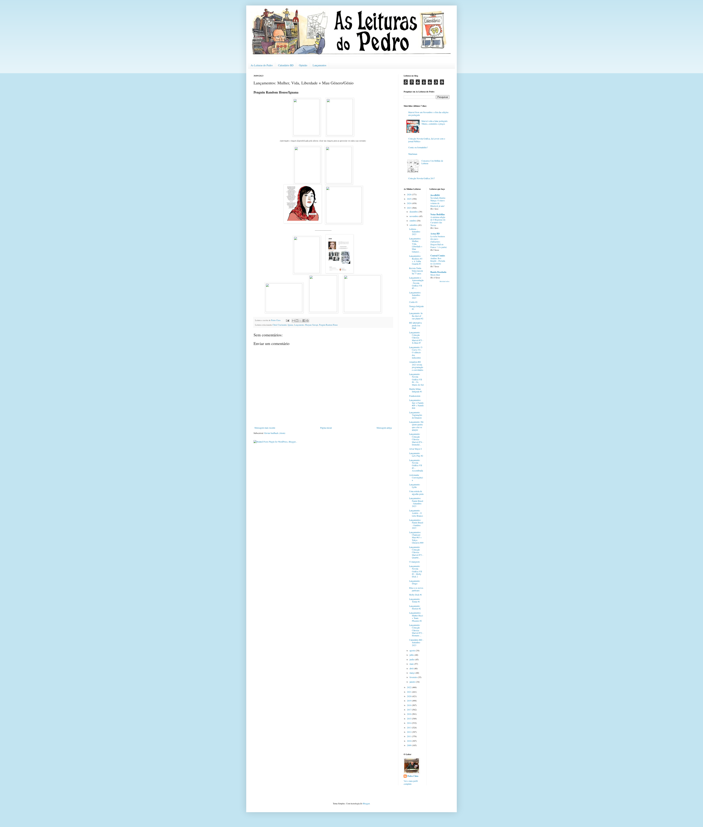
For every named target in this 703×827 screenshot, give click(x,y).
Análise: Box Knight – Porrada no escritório (437, 261)
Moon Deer (435, 274)
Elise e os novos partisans (416, 589)
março (412, 672)
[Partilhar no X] (300, 320)
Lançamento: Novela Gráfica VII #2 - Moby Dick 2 (415, 571)
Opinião (303, 65)
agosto (413, 650)
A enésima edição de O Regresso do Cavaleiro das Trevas (437, 221)
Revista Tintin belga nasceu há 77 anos (416, 271)
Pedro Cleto (412, 776)
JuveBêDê (435, 195)
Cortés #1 (413, 301)
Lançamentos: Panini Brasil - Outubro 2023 (416, 523)
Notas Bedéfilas (437, 214)
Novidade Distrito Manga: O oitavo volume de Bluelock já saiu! (437, 202)
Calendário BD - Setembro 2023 (416, 642)
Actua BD (435, 233)
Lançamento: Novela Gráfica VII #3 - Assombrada (416, 465)
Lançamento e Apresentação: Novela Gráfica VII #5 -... (416, 283)
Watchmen (412, 153)
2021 (409, 691)
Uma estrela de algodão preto (416, 492)
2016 (409, 713)
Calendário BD (285, 65)
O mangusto (414, 561)
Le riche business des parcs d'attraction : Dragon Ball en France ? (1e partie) (438, 242)
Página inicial (326, 427)
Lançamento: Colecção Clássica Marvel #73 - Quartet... (416, 552)
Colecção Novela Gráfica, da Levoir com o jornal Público (426, 140)
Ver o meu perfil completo (411, 782)
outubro (413, 220)
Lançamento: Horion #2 (415, 607)
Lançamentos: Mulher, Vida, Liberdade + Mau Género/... (415, 245)
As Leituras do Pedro (262, 65)
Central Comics (437, 255)
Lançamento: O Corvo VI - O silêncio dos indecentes (415, 352)
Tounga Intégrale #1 (416, 307)
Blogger (366, 803)
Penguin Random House (328, 325)
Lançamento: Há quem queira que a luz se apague (416, 425)
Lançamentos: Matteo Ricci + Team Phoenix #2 (416, 616)
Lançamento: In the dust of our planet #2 (416, 316)
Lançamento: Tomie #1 (414, 600)
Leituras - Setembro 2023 (414, 231)
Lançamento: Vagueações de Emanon (415, 415)
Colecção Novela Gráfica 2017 (421, 178)
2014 (409, 722)
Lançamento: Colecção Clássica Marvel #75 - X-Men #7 (416, 337)
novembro (414, 216)
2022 (409, 687)
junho (412, 659)
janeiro (413, 681)
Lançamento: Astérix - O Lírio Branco (416, 513)
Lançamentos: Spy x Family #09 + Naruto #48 (416, 404)
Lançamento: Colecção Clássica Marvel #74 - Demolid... (416, 439)
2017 (409, 709)
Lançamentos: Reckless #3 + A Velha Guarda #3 (415, 259)
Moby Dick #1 (415, 594)
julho (412, 654)
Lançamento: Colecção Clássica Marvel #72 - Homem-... (416, 630)
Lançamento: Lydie (414, 485)
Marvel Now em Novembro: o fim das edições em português (428, 113)
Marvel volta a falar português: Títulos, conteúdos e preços (434, 122)
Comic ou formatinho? (418, 147)
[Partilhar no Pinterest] (307, 320)
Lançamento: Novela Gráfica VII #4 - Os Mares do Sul (416, 379)
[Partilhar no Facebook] (304, 320)
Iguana (290, 325)
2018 (409, 705)
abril (412, 668)
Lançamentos (319, 65)
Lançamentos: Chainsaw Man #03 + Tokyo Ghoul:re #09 (416, 537)
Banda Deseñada (438, 272)
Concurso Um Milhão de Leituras (432, 162)
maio (412, 663)
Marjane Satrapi (311, 325)
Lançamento (299, 325)
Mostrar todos (444, 281)
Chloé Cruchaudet (280, 325)
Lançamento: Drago (414, 582)
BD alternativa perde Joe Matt (415, 325)
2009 (409, 745)
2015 (409, 718)
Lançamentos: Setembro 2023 (415, 295)
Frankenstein (414, 395)
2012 (409, 731)
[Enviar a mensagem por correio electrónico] (287, 320)
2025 (409, 198)
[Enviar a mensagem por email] (293, 320)
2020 (409, 696)
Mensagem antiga (384, 427)
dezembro (414, 211)
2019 (409, 700)
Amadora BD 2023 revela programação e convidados (416, 365)
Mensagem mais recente (264, 427)
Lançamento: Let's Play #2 (416, 454)
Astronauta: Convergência (416, 477)
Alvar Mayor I (415, 448)
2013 (409, 727)
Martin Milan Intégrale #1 (415, 390)
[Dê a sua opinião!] (297, 320)
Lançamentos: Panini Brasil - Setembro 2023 (416, 502)
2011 (409, 736)
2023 (409, 207)
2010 (409, 740)
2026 (409, 194)
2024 (409, 203)
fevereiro (414, 677)
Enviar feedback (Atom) (274, 433)
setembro (414, 224)
